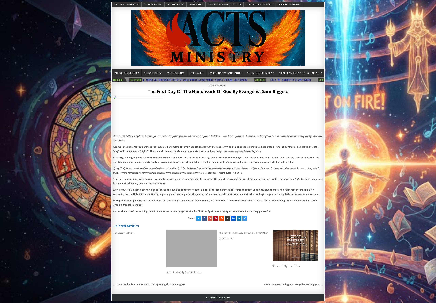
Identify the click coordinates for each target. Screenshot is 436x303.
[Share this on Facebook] (204, 218)
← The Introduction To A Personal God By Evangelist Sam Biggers (149, 284)
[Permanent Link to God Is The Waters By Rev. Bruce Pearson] (191, 248)
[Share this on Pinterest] (215, 218)
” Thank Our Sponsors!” (259, 4)
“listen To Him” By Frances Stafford (286, 266)
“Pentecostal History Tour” (124, 232)
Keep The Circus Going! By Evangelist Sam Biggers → (293, 284)
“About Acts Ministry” (126, 4)
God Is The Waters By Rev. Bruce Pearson (183, 272)
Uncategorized (218, 85)
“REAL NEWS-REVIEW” (289, 4)
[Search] (322, 73)
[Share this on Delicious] (244, 218)
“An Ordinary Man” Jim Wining (224, 4)
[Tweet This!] (198, 218)
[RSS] (317, 73)
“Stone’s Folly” (175, 4)
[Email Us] (313, 73)
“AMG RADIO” (196, 4)
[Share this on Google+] (210, 218)
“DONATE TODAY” (153, 4)
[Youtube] (308, 73)
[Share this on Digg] (233, 218)
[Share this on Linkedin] (239, 218)
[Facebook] (304, 73)
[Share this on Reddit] (221, 218)
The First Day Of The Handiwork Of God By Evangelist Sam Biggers (218, 91)
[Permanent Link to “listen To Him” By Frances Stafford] (297, 245)
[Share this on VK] (227, 218)
